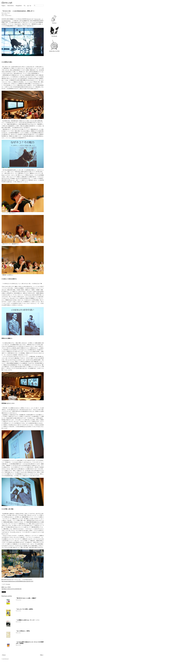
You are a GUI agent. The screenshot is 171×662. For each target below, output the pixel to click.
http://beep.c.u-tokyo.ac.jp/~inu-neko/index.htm (11, 588)
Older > (42, 655)
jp (28, 5)
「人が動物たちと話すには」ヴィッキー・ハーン (27, 620)
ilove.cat (7, 2)
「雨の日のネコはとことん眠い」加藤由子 (26, 598)
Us (24, 5)
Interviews (10, 5)
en (30, 5)
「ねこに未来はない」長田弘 (23, 631)
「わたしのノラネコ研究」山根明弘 (24, 609)
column (5, 14)
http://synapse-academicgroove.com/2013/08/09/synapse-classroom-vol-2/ (17, 581)
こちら (8, 584)
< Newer (4, 655)
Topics (3, 5)
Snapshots (19, 5)
